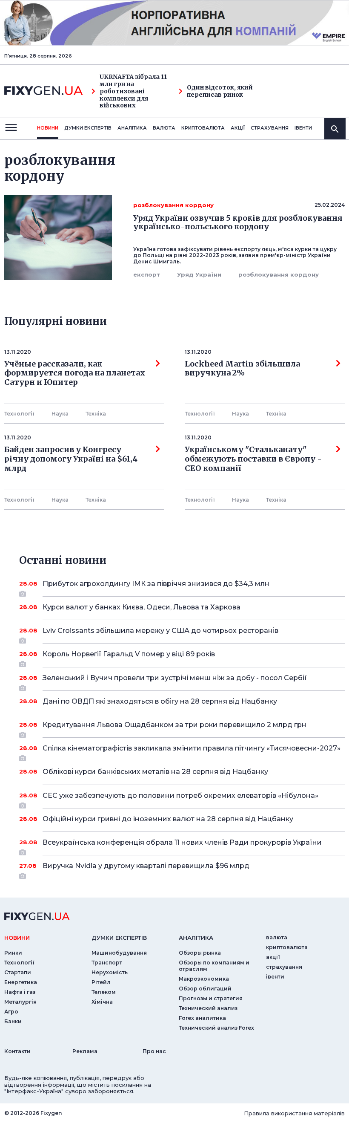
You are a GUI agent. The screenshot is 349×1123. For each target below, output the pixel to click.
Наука (60, 413)
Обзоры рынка (200, 953)
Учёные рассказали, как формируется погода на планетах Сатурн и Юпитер (74, 373)
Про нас (154, 1051)
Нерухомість (110, 972)
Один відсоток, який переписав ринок (220, 91)
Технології (19, 413)
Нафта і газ (19, 992)
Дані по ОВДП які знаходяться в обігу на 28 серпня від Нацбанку (160, 701)
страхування (270, 128)
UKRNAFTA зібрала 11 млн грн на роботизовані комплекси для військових (133, 91)
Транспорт (107, 962)
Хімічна (102, 1002)
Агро (11, 1011)
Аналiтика (132, 128)
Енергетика (20, 982)
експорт (146, 274)
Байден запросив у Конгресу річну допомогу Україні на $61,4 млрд (70, 459)
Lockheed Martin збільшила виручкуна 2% (242, 368)
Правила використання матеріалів (294, 1113)
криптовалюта (203, 128)
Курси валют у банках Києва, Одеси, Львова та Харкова (141, 607)
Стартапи (17, 972)
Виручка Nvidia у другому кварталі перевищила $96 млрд (146, 866)
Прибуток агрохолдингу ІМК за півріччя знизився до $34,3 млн (156, 584)
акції (238, 128)
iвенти (303, 128)
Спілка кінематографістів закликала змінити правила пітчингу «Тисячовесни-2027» (191, 748)
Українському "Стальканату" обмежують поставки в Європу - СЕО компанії (255, 459)
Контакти (17, 1051)
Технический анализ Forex (216, 1028)
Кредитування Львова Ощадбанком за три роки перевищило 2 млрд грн (174, 725)
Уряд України (199, 274)
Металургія (20, 1002)
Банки (13, 1021)
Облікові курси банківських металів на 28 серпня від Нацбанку (155, 772)
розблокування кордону (278, 274)
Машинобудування (119, 953)
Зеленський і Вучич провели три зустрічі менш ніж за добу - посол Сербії (175, 678)
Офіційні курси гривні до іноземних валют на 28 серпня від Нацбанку (168, 819)
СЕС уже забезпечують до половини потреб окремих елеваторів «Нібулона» (180, 795)
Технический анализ (208, 1008)
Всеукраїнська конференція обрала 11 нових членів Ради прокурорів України (182, 842)
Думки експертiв (88, 128)
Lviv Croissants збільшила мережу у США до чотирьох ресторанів (160, 630)
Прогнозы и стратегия (211, 998)
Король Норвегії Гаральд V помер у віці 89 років (129, 654)
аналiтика (196, 937)
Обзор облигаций (205, 988)
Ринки (13, 953)
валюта (164, 128)
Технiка (96, 413)
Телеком (104, 992)
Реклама (84, 1051)
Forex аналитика (202, 1018)
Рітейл (101, 982)
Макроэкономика (204, 979)
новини (47, 128)
